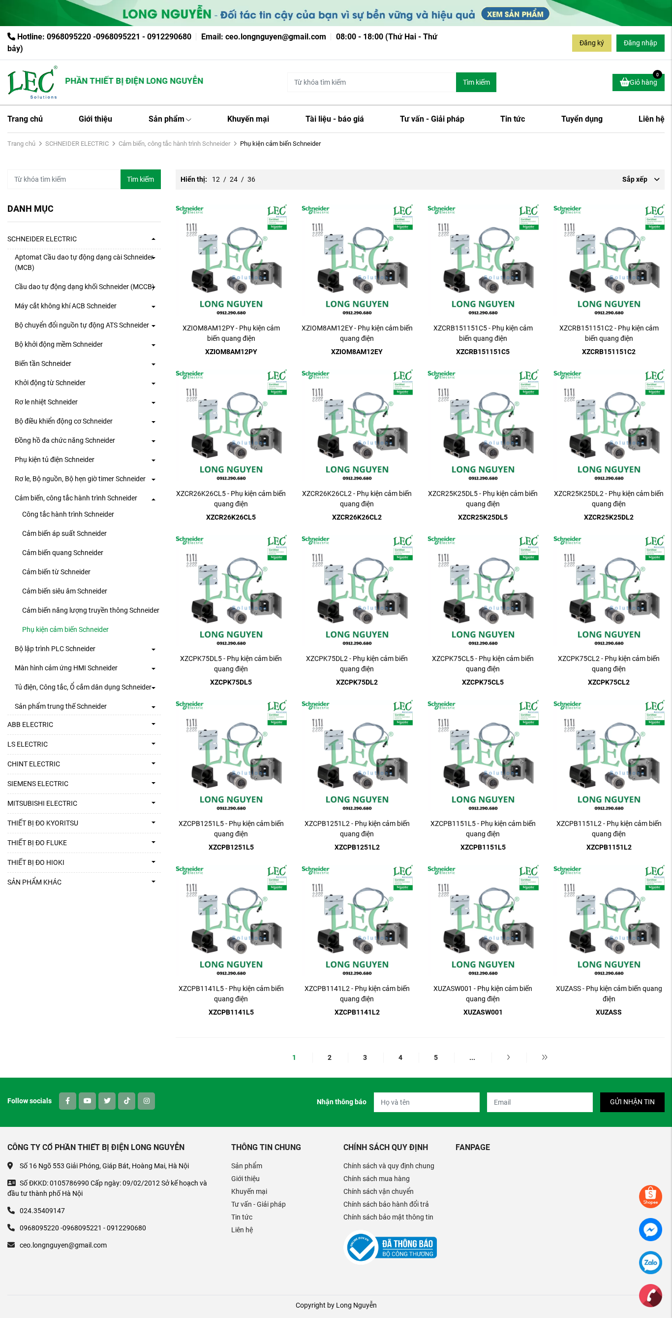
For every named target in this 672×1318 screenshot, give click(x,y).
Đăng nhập (640, 43)
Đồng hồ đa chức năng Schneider (65, 440)
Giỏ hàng (644, 80)
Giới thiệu (95, 119)
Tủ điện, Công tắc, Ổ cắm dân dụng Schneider (83, 687)
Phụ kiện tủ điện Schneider (54, 459)
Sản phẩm (166, 119)
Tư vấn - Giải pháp (432, 119)
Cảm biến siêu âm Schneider (64, 591)
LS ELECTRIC (27, 744)
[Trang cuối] (544, 1057)
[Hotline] (650, 1295)
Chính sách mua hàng (376, 1179)
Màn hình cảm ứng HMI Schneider (66, 668)
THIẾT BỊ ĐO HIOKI (35, 862)
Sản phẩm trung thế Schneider (61, 706)
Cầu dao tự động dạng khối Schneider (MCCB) (84, 287)
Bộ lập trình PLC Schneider (55, 649)
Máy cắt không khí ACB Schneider (66, 306)
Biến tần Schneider (43, 363)
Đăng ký (592, 43)
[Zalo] (650, 1262)
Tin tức (512, 119)
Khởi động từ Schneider (50, 383)
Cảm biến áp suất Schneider (64, 533)
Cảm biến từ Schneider (56, 572)
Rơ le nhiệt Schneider (46, 402)
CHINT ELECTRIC (33, 764)
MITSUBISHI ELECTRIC (42, 803)
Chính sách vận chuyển (378, 1191)
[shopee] (650, 1196)
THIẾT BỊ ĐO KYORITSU (42, 823)
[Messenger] (650, 1229)
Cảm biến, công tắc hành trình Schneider (174, 143)
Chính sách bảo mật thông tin (388, 1217)
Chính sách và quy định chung (388, 1166)
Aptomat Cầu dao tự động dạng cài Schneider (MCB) (84, 262)
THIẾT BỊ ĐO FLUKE (37, 843)
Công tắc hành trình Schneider (68, 514)
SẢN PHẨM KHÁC (34, 882)
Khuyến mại (248, 119)
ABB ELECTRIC (30, 724)
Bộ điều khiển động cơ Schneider (64, 421)
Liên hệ (652, 119)
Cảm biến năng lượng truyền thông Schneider (90, 610)
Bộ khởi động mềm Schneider (59, 344)
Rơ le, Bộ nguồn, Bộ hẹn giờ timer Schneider (80, 479)
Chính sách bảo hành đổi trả (386, 1204)
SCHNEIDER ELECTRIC (77, 143)
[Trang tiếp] (508, 1057)
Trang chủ (25, 119)
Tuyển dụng (582, 119)
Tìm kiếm (476, 82)
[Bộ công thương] (390, 1247)
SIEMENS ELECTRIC (37, 784)
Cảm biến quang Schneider (62, 553)
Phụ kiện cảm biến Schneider (65, 629)
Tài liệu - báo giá (334, 119)
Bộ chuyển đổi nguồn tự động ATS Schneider (82, 325)
